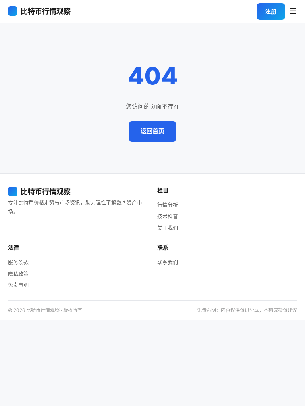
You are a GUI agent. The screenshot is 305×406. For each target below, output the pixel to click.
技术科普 (167, 216)
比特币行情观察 (46, 11)
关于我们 (167, 227)
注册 (270, 11)
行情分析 (167, 204)
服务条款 (18, 262)
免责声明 (18, 285)
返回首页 (152, 131)
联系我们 (167, 262)
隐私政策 (18, 273)
